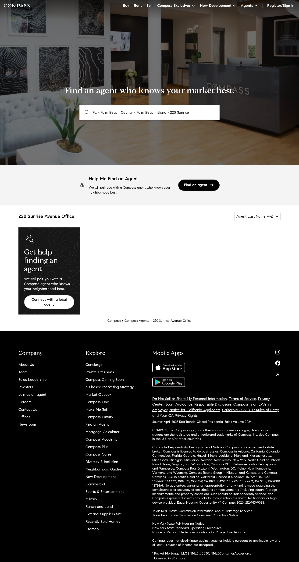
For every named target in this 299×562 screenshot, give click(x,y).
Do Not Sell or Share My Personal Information (189, 398)
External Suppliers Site (103, 514)
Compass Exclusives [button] (174, 5)
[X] (278, 373)
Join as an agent (32, 394)
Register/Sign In (280, 5)
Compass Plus (96, 447)
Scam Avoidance (178, 404)
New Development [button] (215, 5)
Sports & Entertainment (104, 491)
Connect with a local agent (49, 302)
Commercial (95, 484)
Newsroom (27, 424)
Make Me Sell (96, 409)
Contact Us (27, 409)
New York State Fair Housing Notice (178, 524)
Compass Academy (101, 439)
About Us (26, 364)
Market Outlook (98, 394)
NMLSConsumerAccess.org (230, 553)
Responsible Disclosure (212, 404)
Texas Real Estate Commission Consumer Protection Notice (195, 515)
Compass (114, 321)
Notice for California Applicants (194, 410)
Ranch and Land (99, 506)
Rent (138, 5)
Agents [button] (247, 5)
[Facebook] (278, 362)
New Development (100, 476)
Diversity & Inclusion (101, 461)
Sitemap (92, 529)
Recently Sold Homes (102, 521)
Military (91, 499)
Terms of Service (242, 398)
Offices (24, 417)
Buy (126, 5)
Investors (25, 387)
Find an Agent (97, 424)
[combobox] (149, 112)
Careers (25, 402)
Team (23, 372)
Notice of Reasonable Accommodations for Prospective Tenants (198, 532)
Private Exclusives (99, 372)
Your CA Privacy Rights (179, 415)
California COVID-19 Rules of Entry (250, 410)
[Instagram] (278, 351)
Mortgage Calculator (102, 432)
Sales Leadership (32, 379)
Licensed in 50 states (169, 558)
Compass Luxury (99, 417)
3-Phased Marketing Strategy (109, 387)
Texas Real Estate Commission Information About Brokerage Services (202, 511)
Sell (149, 5)
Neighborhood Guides (103, 469)
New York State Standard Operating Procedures (186, 528)
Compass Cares (98, 454)
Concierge (94, 364)
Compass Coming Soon (104, 379)
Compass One (97, 402)
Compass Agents (137, 321)
